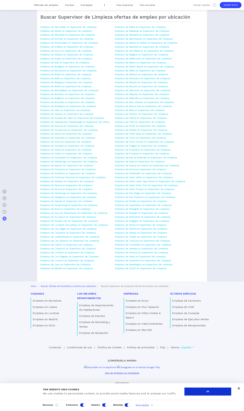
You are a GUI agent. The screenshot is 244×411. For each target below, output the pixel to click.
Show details (142, 405)
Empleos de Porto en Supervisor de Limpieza (140, 137)
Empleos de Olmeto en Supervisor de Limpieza (141, 114)
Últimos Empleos (183, 293)
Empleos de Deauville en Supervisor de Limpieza (67, 137)
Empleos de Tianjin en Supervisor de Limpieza (141, 236)
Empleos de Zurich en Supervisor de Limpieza (140, 268)
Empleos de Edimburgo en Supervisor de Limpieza (68, 161)
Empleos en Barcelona (47, 300)
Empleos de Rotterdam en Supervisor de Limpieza (143, 173)
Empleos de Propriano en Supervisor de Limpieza (142, 149)
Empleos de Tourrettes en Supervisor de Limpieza (143, 244)
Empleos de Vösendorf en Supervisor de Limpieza (143, 260)
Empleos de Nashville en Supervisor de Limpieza (142, 98)
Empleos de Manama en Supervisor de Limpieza (142, 34)
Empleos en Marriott (139, 329)
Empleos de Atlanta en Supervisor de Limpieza (66, 54)
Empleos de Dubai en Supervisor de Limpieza (65, 149)
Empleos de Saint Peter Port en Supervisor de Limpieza (146, 185)
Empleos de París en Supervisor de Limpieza (140, 122)
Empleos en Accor (137, 300)
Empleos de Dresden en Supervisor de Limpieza (67, 145)
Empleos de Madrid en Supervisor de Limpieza (66, 268)
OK (207, 391)
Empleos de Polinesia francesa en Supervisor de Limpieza (72, 177)
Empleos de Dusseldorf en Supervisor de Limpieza (68, 157)
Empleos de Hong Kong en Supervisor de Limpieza (68, 205)
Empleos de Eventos (92, 316)
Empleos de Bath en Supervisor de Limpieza (65, 78)
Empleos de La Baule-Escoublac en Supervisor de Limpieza (74, 225)
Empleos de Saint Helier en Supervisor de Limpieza (143, 177)
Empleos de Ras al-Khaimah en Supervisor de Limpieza (146, 157)
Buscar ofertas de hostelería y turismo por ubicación (68, 286)
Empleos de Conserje (185, 313)
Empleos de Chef (183, 307)
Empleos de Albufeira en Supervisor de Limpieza (67, 34)
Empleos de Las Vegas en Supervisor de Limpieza (68, 228)
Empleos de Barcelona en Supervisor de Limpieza (68, 70)
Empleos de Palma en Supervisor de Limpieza (141, 118)
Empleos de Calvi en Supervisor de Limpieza (65, 110)
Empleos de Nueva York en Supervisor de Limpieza (143, 106)
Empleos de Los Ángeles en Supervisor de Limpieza (69, 256)
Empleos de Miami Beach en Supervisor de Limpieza (144, 66)
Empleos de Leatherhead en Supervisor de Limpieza (69, 236)
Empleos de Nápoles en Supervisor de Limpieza (142, 94)
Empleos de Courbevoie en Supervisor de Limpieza (69, 130)
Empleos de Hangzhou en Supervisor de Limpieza (68, 197)
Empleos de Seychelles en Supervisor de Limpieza (143, 205)
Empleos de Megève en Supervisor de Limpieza (141, 54)
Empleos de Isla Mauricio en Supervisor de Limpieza (144, 50)
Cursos (69, 5)
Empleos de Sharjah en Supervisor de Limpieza (141, 213)
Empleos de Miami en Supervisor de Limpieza (140, 62)
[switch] (83, 405)
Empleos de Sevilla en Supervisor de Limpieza (141, 201)
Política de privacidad (141, 347)
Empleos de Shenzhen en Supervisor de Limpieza (142, 217)
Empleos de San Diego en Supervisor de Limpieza (143, 193)
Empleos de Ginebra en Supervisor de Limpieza (67, 181)
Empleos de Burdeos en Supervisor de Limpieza (67, 94)
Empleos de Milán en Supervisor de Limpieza (140, 70)
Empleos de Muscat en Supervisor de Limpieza (141, 86)
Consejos (86, 5)
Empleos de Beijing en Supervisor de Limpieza (66, 82)
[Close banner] (239, 388)
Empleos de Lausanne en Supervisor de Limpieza (68, 232)
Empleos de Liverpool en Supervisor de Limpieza (68, 248)
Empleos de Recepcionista (189, 325)
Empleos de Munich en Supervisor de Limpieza (141, 82)
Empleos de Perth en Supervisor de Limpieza (140, 126)
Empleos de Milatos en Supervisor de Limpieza (141, 74)
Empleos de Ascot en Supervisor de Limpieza (65, 50)
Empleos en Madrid (45, 319)
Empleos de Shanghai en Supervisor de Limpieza (142, 209)
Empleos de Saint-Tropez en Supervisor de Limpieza (144, 189)
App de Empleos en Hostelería (122, 373)
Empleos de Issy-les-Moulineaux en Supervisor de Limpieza (73, 213)
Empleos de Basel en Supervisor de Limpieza (65, 74)
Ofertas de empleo (46, 5)
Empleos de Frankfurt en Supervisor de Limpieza (67, 173)
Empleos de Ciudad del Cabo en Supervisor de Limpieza (72, 118)
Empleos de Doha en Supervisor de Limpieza (65, 141)
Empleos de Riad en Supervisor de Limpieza (139, 161)
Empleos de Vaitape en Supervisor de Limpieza (141, 248)
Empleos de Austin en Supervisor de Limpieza (66, 58)
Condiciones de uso (79, 347)
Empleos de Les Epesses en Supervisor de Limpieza (69, 240)
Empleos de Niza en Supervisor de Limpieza (139, 110)
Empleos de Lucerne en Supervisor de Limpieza (67, 260)
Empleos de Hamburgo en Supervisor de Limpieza (68, 193)
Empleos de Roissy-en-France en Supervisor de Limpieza (147, 165)
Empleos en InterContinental (144, 323)
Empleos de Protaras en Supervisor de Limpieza (142, 153)
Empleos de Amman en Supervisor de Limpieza (66, 38)
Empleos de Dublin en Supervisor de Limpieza (66, 153)
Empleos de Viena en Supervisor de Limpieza (140, 256)
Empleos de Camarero (186, 300)
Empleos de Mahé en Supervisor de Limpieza (140, 27)
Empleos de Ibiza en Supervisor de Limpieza (65, 209)
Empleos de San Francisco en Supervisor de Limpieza (145, 197)
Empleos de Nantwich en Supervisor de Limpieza (142, 90)
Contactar (55, 347)
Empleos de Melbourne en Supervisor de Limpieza (143, 58)
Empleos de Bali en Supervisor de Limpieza (64, 62)
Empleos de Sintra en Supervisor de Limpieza (140, 225)
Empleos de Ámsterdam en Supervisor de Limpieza (69, 42)
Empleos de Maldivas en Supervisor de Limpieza (142, 31)
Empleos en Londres (46, 313)
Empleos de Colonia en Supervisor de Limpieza (66, 126)
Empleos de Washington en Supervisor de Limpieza (143, 264)
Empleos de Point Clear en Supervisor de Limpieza (143, 133)
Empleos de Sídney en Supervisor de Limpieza (141, 232)
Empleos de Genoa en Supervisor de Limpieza (66, 185)
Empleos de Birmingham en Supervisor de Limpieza (69, 90)
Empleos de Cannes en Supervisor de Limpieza (66, 114)
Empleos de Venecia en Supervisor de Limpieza (141, 252)
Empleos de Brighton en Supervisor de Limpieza (67, 98)
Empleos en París (44, 325)
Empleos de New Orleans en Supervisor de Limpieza (144, 102)
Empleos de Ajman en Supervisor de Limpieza (66, 31)
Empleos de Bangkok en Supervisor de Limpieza (67, 66)
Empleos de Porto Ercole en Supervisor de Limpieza (144, 141)
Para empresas (124, 5)
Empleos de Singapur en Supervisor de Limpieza (142, 221)
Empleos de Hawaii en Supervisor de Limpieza (66, 201)
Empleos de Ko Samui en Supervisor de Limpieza (68, 217)
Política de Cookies (109, 347)
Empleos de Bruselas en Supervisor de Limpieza (67, 102)
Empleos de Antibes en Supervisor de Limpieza (66, 46)
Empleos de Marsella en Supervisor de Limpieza (142, 46)
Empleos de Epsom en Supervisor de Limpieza (66, 165)
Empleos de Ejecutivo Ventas (190, 319)
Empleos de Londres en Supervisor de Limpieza (67, 252)
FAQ (162, 347)
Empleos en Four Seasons (142, 307)
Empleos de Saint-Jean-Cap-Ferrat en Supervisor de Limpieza (150, 181)
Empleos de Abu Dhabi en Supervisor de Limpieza (68, 27)
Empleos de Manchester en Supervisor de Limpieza (144, 38)
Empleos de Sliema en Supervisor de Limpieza (141, 228)
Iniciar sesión (203, 5)
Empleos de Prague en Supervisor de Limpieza (141, 145)
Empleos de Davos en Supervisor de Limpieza (66, 133)
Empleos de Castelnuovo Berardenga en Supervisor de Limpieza (76, 122)
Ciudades (37, 293)
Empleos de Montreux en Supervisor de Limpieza (142, 78)
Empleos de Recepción (93, 332)
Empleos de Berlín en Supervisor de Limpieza (65, 86)
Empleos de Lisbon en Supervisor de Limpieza (66, 244)
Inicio (33, 286)
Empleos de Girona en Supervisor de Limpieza (66, 189)
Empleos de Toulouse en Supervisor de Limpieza (142, 240)
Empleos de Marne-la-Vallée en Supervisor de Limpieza (146, 42)
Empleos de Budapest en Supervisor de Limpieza (68, 106)
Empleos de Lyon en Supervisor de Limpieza (65, 264)
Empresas (131, 293)
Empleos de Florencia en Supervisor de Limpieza (67, 169)
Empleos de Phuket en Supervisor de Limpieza (141, 130)
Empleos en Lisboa (45, 307)
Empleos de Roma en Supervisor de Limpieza (140, 169)
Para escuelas (147, 5)
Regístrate (230, 5)
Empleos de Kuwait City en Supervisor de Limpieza (69, 221)
